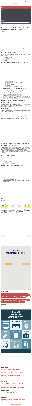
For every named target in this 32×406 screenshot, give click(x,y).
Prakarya (28, 299)
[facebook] (25, 1)
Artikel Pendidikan (3, 305)
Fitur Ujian (2, 18)
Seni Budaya (21, 300)
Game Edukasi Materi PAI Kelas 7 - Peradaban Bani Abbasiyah (10, 369)
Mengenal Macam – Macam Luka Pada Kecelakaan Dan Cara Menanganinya (12, 387)
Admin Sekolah (3, 308)
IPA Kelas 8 (2, 296)
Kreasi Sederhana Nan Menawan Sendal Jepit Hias (8, 400)
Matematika (24, 296)
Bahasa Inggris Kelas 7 (16, 293)
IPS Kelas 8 (14, 296)
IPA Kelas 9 (7, 296)
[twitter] (27, 1)
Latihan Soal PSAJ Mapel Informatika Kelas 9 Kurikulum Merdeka (10, 370)
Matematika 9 (29, 296)
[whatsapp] (8, 200)
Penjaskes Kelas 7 (3, 299)
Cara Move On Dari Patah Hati (5, 402)
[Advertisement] (16, 38)
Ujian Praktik (3, 11)
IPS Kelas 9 (19, 296)
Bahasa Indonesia (3, 293)
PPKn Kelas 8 (19, 299)
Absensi (2, 9)
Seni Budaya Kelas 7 (27, 300)
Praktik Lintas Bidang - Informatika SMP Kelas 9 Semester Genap (10, 375)
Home (2, 7)
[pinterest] (6, 200)
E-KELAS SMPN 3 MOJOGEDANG (9, 4)
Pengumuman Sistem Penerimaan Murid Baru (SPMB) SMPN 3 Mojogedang (12, 372)
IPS (11, 296)
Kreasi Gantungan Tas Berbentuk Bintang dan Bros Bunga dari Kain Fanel (12, 383)
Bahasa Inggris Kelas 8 (24, 293)
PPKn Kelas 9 (24, 299)
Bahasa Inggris (10, 293)
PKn (15, 299)
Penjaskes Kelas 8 (10, 299)
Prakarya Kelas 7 (3, 300)
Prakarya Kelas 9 (15, 300)
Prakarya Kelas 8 (9, 300)
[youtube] (29, 1)
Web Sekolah (3, 20)
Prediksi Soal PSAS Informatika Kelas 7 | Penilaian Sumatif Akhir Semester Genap (13, 399)
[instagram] (30, 1)
